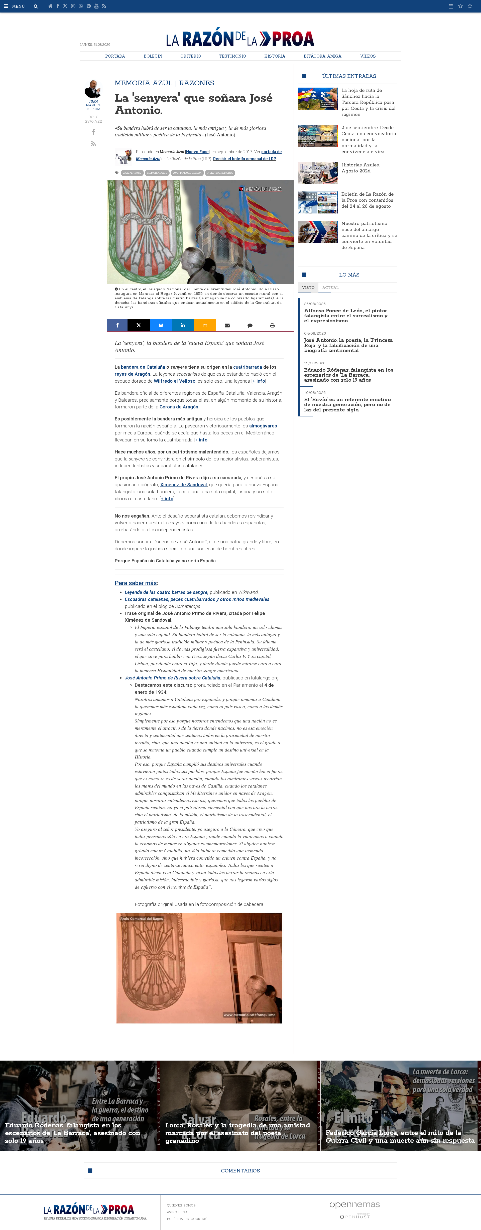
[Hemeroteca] (451, 6)
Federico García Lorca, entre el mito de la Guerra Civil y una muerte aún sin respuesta (400, 1136)
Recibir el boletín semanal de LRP (244, 158)
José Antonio (132, 172)
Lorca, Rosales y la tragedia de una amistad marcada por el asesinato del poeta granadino (237, 1133)
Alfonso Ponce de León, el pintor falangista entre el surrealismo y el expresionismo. (346, 316)
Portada (115, 56)
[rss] (93, 144)
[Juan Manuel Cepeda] (93, 89)
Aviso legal (178, 1212)
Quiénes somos (181, 1205)
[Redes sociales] (460, 6)
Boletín (153, 56)
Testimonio (232, 56)
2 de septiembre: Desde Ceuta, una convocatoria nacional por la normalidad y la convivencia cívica (368, 140)
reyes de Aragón (132, 374)
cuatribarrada (248, 367)
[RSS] (104, 6)
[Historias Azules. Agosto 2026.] (317, 173)
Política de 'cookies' (187, 1219)
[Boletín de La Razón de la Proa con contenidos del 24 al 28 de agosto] (317, 202)
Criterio (190, 56)
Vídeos (368, 56)
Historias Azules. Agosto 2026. (360, 168)
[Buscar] (36, 6)
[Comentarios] (249, 325)
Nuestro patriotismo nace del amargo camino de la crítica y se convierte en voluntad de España (369, 236)
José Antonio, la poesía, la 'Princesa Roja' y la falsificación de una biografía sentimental (348, 345)
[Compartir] (117, 325)
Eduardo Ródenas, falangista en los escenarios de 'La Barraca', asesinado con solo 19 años (348, 375)
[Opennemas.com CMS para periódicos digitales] (355, 1210)
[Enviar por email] (227, 325)
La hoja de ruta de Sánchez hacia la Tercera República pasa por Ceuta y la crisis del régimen (368, 103)
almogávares (263, 426)
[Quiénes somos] (470, 6)
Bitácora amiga (323, 56)
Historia (275, 56)
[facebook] (93, 132)
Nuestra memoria (220, 172)
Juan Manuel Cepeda (93, 105)
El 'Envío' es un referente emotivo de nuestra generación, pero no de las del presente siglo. (347, 404)
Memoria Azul (157, 172)
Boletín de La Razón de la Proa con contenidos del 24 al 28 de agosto (367, 200)
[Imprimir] (272, 325)
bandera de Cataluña (143, 367)
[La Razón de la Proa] (240, 35)
